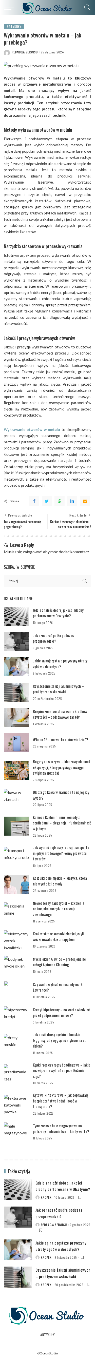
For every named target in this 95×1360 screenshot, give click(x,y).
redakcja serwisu (25, 52)
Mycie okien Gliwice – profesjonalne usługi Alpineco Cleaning (59, 962)
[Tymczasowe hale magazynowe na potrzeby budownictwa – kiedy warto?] (16, 1131)
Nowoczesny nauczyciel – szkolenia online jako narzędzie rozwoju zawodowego (58, 908)
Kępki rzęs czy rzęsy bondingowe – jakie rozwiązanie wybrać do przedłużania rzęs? (61, 1070)
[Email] (85, 501)
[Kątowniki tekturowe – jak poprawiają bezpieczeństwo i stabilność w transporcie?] (16, 1104)
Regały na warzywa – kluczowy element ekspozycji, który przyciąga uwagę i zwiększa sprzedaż (61, 767)
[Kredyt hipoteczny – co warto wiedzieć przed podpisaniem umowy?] (16, 1015)
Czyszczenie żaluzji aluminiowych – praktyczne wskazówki (58, 689)
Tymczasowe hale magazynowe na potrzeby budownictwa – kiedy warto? (61, 1128)
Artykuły (14, 26)
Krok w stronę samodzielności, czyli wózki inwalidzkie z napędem (58, 936)
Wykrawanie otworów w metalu (32, 429)
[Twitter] (47, 501)
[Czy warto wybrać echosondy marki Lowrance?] (16, 990)
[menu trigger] (10, 7)
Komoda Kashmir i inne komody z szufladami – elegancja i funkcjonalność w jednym (62, 822)
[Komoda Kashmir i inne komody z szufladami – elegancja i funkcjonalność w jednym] (16, 826)
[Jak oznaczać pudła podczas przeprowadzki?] (16, 641)
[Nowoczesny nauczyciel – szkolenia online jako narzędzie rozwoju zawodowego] (16, 911)
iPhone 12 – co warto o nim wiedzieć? (60, 739)
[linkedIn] (72, 501)
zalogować (32, 551)
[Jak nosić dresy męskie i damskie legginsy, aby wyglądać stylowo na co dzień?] (16, 1043)
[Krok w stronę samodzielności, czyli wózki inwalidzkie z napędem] (16, 939)
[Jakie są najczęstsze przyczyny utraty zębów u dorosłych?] (16, 666)
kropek (46, 1197)
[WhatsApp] (59, 501)
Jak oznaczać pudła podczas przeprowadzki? (53, 638)
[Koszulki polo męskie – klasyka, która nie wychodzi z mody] (16, 884)
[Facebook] (34, 501)
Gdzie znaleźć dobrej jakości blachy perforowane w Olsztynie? (58, 613)
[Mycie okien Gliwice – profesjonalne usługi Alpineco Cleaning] (16, 965)
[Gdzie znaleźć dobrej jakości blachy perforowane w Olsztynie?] (16, 616)
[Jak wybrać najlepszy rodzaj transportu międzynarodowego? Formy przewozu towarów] (16, 856)
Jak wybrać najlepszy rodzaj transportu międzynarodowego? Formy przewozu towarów (61, 852)
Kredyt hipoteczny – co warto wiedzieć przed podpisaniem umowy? (61, 1012)
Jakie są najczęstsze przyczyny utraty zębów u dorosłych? (60, 663)
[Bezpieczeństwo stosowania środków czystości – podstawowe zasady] (16, 717)
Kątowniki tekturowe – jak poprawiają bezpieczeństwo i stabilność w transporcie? (60, 1100)
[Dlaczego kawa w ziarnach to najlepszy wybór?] (16, 798)
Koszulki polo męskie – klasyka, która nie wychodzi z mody (60, 880)
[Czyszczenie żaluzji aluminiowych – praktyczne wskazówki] (16, 692)
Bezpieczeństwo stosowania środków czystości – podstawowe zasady (60, 714)
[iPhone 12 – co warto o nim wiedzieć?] (16, 742)
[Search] (86, 7)
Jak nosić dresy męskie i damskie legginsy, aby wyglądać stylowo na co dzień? (59, 1040)
